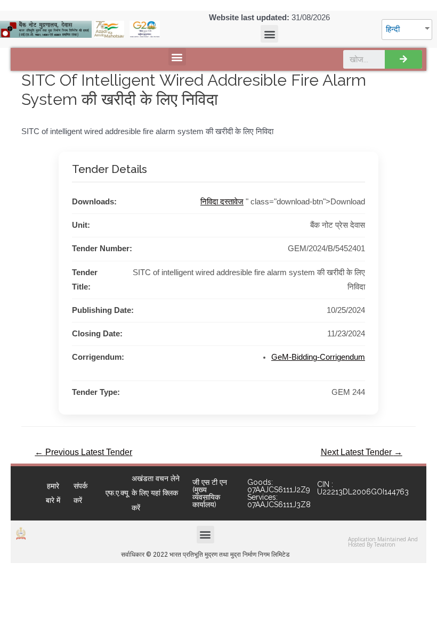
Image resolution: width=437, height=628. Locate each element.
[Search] (403, 59)
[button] (269, 34)
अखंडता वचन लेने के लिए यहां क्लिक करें (156, 492)
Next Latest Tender (361, 452)
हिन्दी (393, 29)
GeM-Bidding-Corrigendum (318, 357)
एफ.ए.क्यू (117, 493)
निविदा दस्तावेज (222, 201)
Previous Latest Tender (83, 452)
